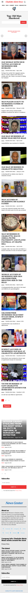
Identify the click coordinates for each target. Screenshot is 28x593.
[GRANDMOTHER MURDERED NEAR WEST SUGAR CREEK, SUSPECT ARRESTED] (14, 301)
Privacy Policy (18, 490)
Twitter (7, 532)
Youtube (23, 532)
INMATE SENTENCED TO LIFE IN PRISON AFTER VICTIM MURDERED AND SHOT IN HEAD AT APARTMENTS (13, 443)
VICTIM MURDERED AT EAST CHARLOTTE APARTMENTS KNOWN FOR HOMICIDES (13, 386)
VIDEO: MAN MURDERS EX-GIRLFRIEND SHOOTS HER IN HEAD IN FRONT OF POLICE (12, 460)
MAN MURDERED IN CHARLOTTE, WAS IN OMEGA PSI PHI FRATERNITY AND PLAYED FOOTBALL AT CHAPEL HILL (13, 239)
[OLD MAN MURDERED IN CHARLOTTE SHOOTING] (14, 156)
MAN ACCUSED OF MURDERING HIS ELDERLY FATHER (13, 201)
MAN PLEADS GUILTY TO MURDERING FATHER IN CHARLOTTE (12, 103)
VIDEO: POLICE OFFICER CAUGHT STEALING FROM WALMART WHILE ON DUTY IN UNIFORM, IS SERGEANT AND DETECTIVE (12, 427)
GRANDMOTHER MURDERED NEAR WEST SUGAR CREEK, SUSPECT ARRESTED (12, 316)
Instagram (16, 528)
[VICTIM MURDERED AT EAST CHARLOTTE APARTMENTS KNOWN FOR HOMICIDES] (14, 372)
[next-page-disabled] (26, 36)
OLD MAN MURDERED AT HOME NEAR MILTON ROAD (13, 137)
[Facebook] (3, 529)
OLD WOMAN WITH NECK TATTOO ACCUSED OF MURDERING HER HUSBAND (12, 65)
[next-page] (9, 400)
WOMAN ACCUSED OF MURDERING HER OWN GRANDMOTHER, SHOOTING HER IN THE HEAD (11, 278)
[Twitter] (3, 533)
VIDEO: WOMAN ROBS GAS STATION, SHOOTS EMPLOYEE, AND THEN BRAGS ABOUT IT (13, 467)
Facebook (8, 528)
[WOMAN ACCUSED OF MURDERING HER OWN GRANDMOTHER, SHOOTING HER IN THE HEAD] (14, 263)
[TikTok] (20, 529)
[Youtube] (18, 533)
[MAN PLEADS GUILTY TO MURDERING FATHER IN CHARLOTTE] (14, 90)
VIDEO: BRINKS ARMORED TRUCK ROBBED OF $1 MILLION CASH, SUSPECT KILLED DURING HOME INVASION (13, 452)
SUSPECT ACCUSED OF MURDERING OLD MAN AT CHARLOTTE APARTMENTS (13, 351)
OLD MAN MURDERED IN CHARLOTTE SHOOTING (12, 168)
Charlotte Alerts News (10, 70)
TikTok (24, 528)
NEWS (2, 70)
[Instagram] (11, 529)
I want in (13, 487)
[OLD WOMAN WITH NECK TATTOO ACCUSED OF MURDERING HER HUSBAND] (14, 51)
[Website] (10, 533)
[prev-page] (2, 36)
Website (15, 532)
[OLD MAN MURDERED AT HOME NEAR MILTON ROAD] (14, 125)
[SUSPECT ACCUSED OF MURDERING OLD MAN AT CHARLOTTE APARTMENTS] (14, 338)
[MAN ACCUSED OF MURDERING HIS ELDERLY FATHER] (14, 188)
